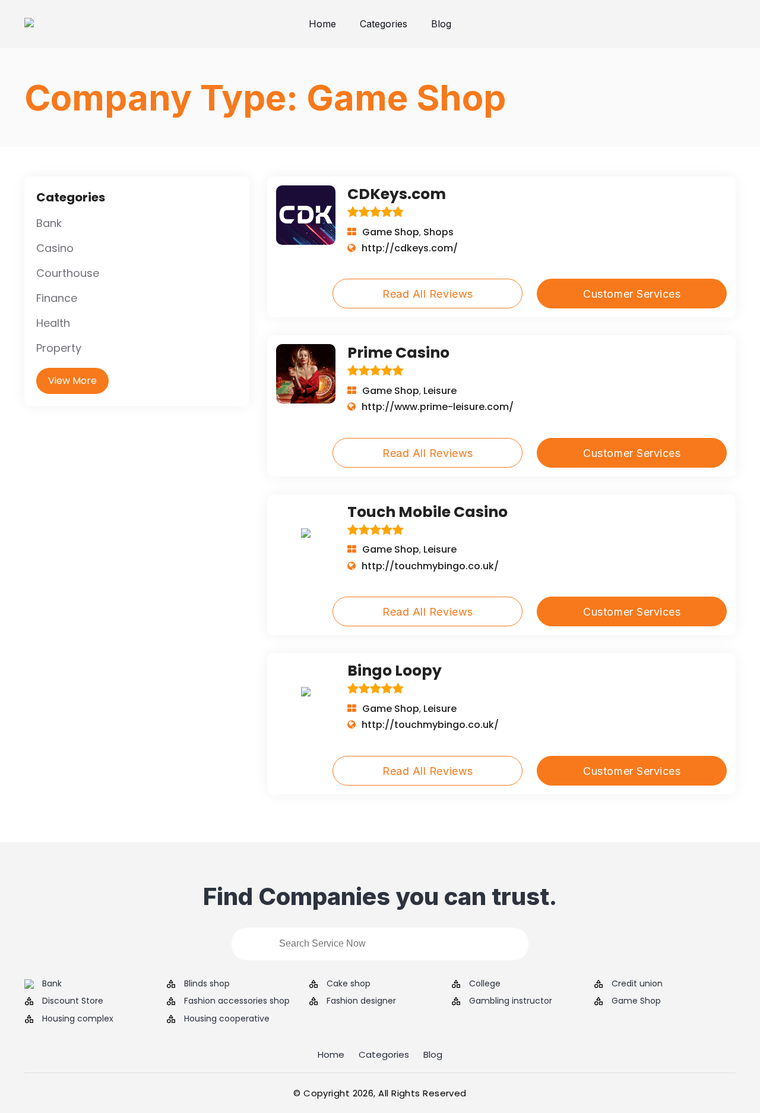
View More (72, 380)
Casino (55, 248)
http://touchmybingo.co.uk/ (430, 566)
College (485, 983)
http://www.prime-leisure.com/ (438, 407)
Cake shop (348, 983)
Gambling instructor (510, 1001)
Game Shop (390, 232)
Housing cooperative (227, 1018)
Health (53, 323)
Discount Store (72, 1001)
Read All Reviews (427, 294)
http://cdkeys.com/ (410, 248)
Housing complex (77, 1018)
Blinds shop (207, 983)
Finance (56, 298)
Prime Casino (398, 352)
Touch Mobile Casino (427, 512)
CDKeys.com (396, 194)
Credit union (637, 983)
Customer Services (631, 294)
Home (322, 24)
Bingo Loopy (394, 670)
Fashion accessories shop (237, 1001)
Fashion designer (361, 1001)
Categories (383, 24)
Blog (441, 24)
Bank (49, 223)
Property (58, 347)
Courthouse (67, 273)
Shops (438, 232)
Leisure (440, 391)
